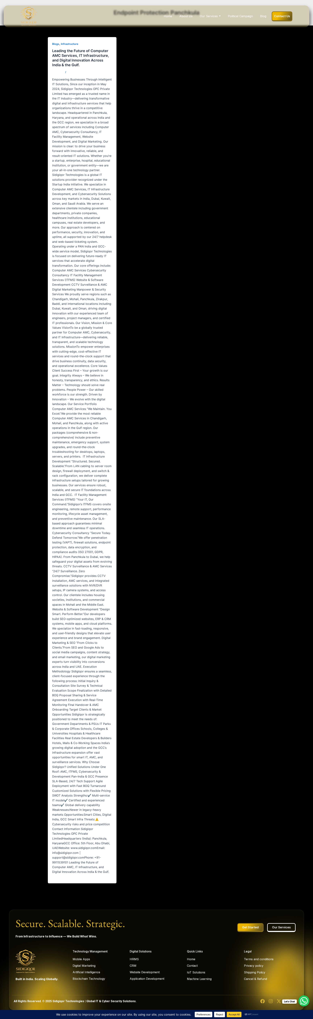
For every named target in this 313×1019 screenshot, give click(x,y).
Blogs (55, 43)
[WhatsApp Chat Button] (304, 1000)
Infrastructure (69, 43)
